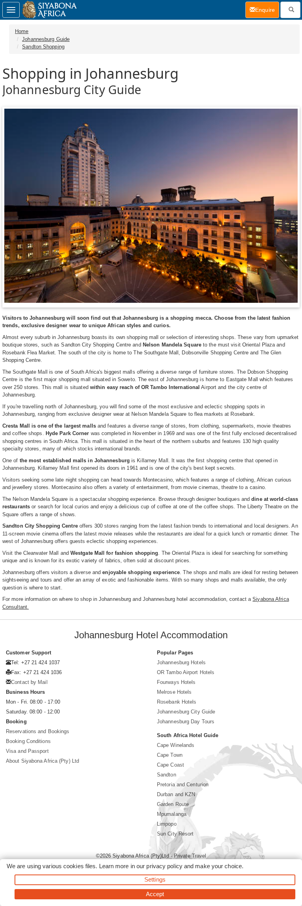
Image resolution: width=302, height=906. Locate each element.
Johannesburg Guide (46, 39)
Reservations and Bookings (38, 731)
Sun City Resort (175, 834)
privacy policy (164, 866)
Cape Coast (170, 765)
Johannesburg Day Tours (185, 721)
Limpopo (167, 824)
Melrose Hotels (174, 692)
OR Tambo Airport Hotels (185, 672)
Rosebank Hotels (177, 702)
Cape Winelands (175, 745)
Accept (155, 894)
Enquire (267, 9)
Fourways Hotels (176, 682)
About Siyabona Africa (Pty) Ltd (42, 761)
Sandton (166, 775)
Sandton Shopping (43, 47)
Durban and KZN (176, 794)
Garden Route (173, 804)
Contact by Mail (29, 682)
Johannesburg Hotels (181, 662)
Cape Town (169, 755)
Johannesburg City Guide (186, 712)
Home (21, 31)
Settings (155, 879)
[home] (49, 10)
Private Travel (190, 856)
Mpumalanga (171, 814)
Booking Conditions (28, 741)
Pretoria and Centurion (182, 784)
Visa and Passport (27, 751)
